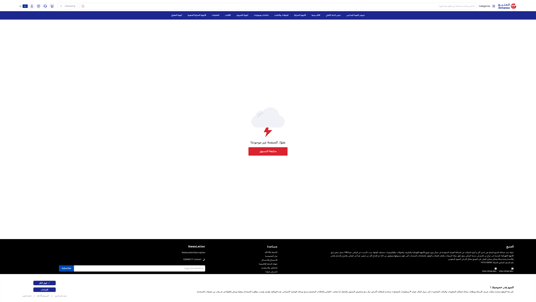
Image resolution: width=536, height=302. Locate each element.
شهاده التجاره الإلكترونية (268, 264)
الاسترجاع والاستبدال (269, 260)
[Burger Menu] (493, 6)
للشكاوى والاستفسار (269, 267)
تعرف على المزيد (61, 296)
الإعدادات (44, 289)
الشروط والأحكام (43, 296)
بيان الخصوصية (271, 256)
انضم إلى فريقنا (271, 271)
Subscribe (66, 268)
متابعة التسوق (268, 151)
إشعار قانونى (26, 296)
